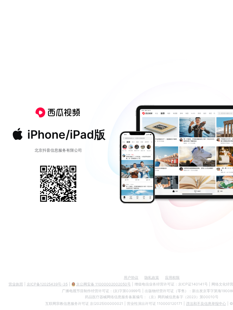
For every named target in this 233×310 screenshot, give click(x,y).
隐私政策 (151, 277)
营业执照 (15, 284)
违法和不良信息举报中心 (206, 303)
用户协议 (131, 277)
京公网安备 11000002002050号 (103, 284)
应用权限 (172, 277)
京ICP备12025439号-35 (47, 284)
